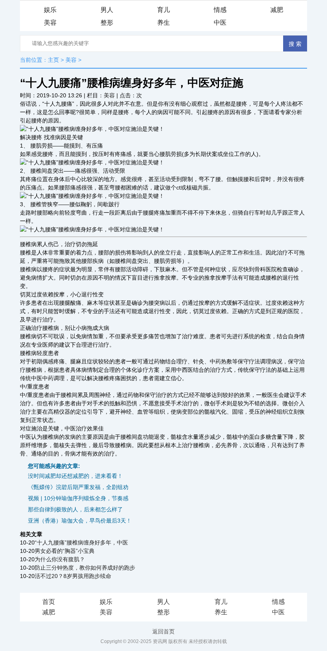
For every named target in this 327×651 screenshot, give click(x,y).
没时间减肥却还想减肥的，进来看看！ (75, 476)
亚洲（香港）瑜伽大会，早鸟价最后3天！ (80, 520)
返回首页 (163, 631)
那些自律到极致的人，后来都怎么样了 (75, 509)
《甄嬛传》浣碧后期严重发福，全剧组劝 (78, 487)
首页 (48, 601)
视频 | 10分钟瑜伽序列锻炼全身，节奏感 (78, 498)
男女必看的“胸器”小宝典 (65, 551)
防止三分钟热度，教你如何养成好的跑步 (85, 567)
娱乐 (50, 9)
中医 (220, 22)
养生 (163, 22)
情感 (220, 9)
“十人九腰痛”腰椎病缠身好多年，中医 (81, 542)
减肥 (276, 9)
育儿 (163, 9)
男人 (106, 9)
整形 (106, 22)
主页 (53, 60)
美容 (50, 22)
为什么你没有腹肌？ (60, 559)
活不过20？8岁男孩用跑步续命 (73, 576)
